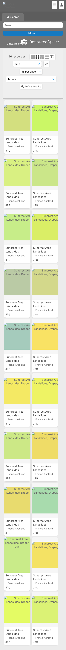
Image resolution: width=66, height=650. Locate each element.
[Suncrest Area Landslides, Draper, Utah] (17, 118)
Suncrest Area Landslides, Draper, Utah (14, 142)
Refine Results (33, 86)
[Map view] (52, 57)
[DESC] (46, 64)
